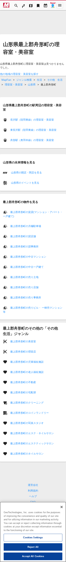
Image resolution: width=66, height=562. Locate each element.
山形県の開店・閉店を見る (26, 172)
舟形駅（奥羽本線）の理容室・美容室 (32, 140)
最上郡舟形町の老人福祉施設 (27, 372)
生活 (39, 79)
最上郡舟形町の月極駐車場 (25, 226)
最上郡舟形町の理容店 (23, 351)
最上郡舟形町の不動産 (23, 382)
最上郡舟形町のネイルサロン (27, 453)
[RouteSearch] (23, 5)
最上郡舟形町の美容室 (23, 341)
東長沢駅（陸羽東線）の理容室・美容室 (33, 129)
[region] (33, 532)
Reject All (32, 547)
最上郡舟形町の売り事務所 (25, 297)
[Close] (62, 507)
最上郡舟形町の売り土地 (24, 277)
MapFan (6, 79)
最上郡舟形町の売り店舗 (24, 287)
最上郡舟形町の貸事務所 (24, 246)
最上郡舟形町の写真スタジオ (27, 423)
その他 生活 (55, 79)
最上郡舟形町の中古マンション (28, 256)
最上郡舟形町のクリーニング (27, 402)
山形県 (32, 84)
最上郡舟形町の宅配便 (23, 392)
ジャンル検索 (24, 79)
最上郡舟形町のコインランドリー (29, 412)
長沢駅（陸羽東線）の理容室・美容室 (32, 119)
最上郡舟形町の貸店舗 (23, 236)
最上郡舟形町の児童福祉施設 (27, 361)
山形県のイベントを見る (24, 182)
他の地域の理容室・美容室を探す (19, 74)
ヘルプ (33, 496)
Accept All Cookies (33, 556)
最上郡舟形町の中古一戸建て (27, 266)
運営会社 (33, 484)
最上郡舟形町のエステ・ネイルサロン (32, 433)
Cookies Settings (33, 537)
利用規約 (33, 490)
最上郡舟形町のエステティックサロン (32, 443)
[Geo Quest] (52, 5)
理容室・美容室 (14, 84)
